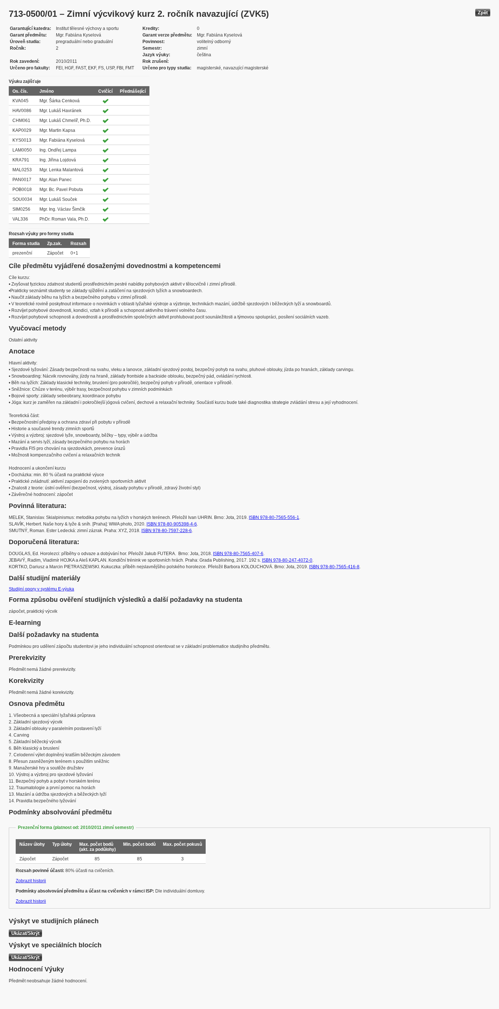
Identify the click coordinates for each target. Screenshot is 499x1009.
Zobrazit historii (31, 880)
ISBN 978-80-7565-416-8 (334, 566)
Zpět (483, 12)
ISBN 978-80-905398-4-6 (171, 524)
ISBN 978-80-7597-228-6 (166, 530)
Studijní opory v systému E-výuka (41, 589)
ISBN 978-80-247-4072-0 (287, 560)
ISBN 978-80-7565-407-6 (238, 553)
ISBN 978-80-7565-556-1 (274, 517)
